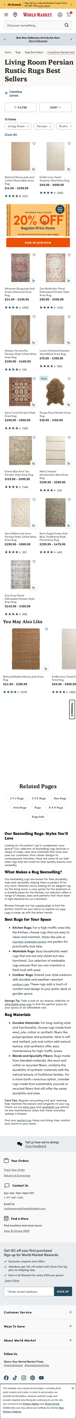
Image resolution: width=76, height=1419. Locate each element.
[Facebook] (6, 1377)
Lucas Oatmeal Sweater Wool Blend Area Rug (55, 352)
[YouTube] (41, 1377)
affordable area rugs (18, 1004)
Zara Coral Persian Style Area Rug (20, 414)
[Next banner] (71, 4)
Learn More (44, 5)
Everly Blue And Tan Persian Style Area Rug (19, 472)
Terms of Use (52, 1404)
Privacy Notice (31, 1404)
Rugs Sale (38, 816)
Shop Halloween (38, 41)
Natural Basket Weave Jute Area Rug (23, 678)
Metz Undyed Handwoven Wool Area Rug (54, 474)
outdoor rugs (20, 984)
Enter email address (23, 1291)
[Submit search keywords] (66, 25)
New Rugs (60, 798)
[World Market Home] (37, 14)
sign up (63, 1291)
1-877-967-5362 (13, 1197)
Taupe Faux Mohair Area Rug (55, 414)
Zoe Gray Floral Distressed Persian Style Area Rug (19, 598)
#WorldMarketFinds (37, 1365)
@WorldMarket (13, 1365)
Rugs (18, 52)
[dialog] (38, 1401)
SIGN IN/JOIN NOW (38, 242)
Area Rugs (19, 807)
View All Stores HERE (17, 1231)
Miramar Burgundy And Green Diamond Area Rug (20, 291)
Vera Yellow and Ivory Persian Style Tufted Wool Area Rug (20, 536)
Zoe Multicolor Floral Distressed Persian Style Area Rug (54, 291)
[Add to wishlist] (34, 143)
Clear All (11, 134)
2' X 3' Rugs (17, 798)
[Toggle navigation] (6, 15)
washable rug (50, 1107)
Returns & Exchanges (17, 1175)
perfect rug (24, 1120)
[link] (68, 14)
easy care (29, 1107)
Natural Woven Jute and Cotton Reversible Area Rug (19, 180)
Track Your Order (14, 1170)
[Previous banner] (4, 4)
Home (8, 52)
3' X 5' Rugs (39, 798)
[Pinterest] (32, 1377)
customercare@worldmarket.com (25, 1208)
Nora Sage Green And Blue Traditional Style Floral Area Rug (53, 536)
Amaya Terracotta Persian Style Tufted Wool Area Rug (20, 353)
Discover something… (22, 25)
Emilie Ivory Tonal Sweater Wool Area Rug (54, 178)
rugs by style (43, 905)
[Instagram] (23, 1377)
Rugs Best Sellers (34, 52)
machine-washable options (29, 942)
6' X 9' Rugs (56, 807)
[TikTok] (15, 1377)
